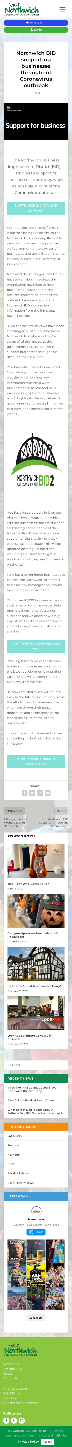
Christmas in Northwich (21, 1403)
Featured (14, 1145)
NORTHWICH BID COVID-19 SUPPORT (36, 208)
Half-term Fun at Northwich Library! (34, 986)
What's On (37, 22)
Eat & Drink (15, 1136)
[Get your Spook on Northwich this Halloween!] (36, 911)
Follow (39, 1231)
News (36, 93)
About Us (10, 1378)
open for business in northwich (36, 761)
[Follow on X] (14, 1421)
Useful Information (20, 1183)
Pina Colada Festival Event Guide (30, 1100)
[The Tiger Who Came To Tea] (36, 861)
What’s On (11, 1364)
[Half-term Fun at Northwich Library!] (36, 964)
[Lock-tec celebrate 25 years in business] (36, 1013)
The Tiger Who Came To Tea (28, 884)
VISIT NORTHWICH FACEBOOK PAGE (36, 646)
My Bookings (13, 1369)
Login (38, 29)
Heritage (13, 1154)
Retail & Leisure (18, 1173)
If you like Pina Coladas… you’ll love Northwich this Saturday (31, 1089)
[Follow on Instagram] (22, 1421)
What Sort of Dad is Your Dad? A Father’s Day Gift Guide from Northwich (35, 1111)
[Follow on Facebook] (6, 1421)
